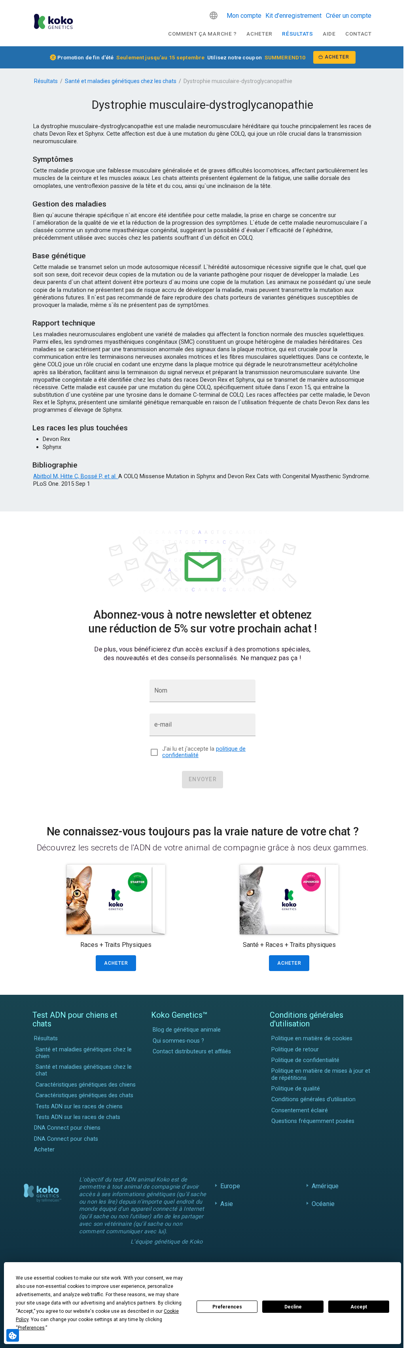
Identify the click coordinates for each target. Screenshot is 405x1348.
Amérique (323, 1186)
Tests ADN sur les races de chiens (79, 1106)
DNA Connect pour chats (66, 1139)
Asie (224, 1204)
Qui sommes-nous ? (178, 1041)
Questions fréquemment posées (312, 1121)
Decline (293, 1307)
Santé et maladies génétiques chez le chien (84, 1053)
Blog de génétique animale (187, 1029)
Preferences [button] (31, 1328)
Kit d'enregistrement (293, 15)
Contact (358, 33)
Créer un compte (348, 15)
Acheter (259, 33)
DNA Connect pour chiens (67, 1128)
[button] (213, 15)
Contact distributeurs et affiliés (192, 1051)
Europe (228, 1186)
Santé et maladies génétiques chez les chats (120, 81)
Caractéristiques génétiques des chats (84, 1095)
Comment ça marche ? (202, 33)
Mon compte (244, 15)
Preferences (227, 1307)
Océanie (321, 1204)
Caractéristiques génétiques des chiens (86, 1084)
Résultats (297, 33)
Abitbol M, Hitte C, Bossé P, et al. (75, 476)
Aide (329, 33)
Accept (358, 1307)
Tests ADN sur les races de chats (78, 1117)
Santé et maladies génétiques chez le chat (84, 1070)
